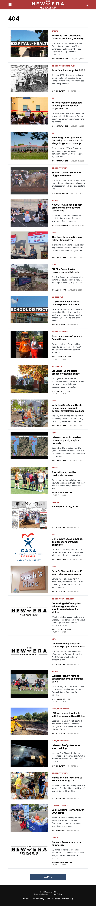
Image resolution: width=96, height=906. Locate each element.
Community (56, 66)
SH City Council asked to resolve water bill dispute (66, 271)
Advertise (26, 899)
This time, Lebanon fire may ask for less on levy (67, 238)
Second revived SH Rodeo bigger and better (66, 174)
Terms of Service (53, 899)
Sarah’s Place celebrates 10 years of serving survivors (67, 572)
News (54, 232)
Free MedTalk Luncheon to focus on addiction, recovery (68, 37)
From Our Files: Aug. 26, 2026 (68, 70)
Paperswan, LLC (50, 892)
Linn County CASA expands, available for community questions (67, 542)
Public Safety (68, 599)
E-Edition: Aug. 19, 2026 (65, 506)
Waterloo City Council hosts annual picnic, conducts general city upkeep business (68, 408)
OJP (53, 98)
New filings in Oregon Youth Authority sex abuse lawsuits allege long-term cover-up (68, 140)
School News (57, 297)
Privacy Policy (38, 899)
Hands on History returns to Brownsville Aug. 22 (67, 779)
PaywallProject (57, 894)
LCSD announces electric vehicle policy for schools (66, 303)
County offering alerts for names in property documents (68, 645)
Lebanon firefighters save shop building (66, 747)
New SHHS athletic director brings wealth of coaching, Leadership (67, 207)
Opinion (55, 838)
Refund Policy (67, 899)
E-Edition (55, 502)
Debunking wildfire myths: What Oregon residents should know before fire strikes (66, 608)
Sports (55, 200)
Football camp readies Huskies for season (64, 474)
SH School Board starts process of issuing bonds (66, 372)
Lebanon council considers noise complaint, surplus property (66, 440)
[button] (10, 5)
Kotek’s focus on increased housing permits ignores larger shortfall (67, 105)
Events (55, 31)
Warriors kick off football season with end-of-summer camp (67, 678)
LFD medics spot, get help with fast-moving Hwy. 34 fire (68, 714)
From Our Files (68, 66)
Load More (48, 877)
